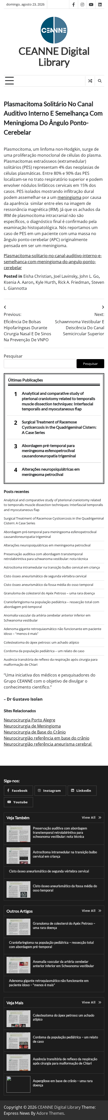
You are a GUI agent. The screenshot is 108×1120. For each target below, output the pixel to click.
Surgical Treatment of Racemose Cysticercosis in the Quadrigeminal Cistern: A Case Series (59, 427)
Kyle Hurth (46, 282)
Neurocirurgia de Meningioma (32, 726)
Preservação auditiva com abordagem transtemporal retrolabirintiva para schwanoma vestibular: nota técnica (46, 556)
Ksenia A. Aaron (18, 282)
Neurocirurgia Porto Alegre (29, 720)
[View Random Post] (90, 81)
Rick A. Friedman (73, 282)
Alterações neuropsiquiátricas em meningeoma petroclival (51, 472)
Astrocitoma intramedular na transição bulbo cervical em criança (52, 567)
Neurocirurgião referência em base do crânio (46, 738)
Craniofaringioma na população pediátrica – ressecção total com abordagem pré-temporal (51, 944)
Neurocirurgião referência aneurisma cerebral (48, 744)
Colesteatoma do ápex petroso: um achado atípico (41, 642)
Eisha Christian (37, 276)
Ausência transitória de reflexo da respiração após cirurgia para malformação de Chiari (65, 1061)
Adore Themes (50, 1113)
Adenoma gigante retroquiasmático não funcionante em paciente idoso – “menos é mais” (49, 983)
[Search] (99, 81)
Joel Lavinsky (65, 276)
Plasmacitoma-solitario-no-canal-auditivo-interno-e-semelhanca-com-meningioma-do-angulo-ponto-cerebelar (53, 261)
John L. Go (89, 276)
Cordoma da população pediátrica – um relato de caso (44, 651)
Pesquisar (13, 356)
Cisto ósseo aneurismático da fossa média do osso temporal (48, 584)
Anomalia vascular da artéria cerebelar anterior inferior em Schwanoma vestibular (63, 964)
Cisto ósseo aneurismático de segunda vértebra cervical (45, 576)
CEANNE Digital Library (54, 56)
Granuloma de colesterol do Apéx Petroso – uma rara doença (49, 593)
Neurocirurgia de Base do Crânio (35, 732)
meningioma (69, 197)
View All (89, 817)
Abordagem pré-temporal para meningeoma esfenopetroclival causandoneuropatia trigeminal (49, 450)
